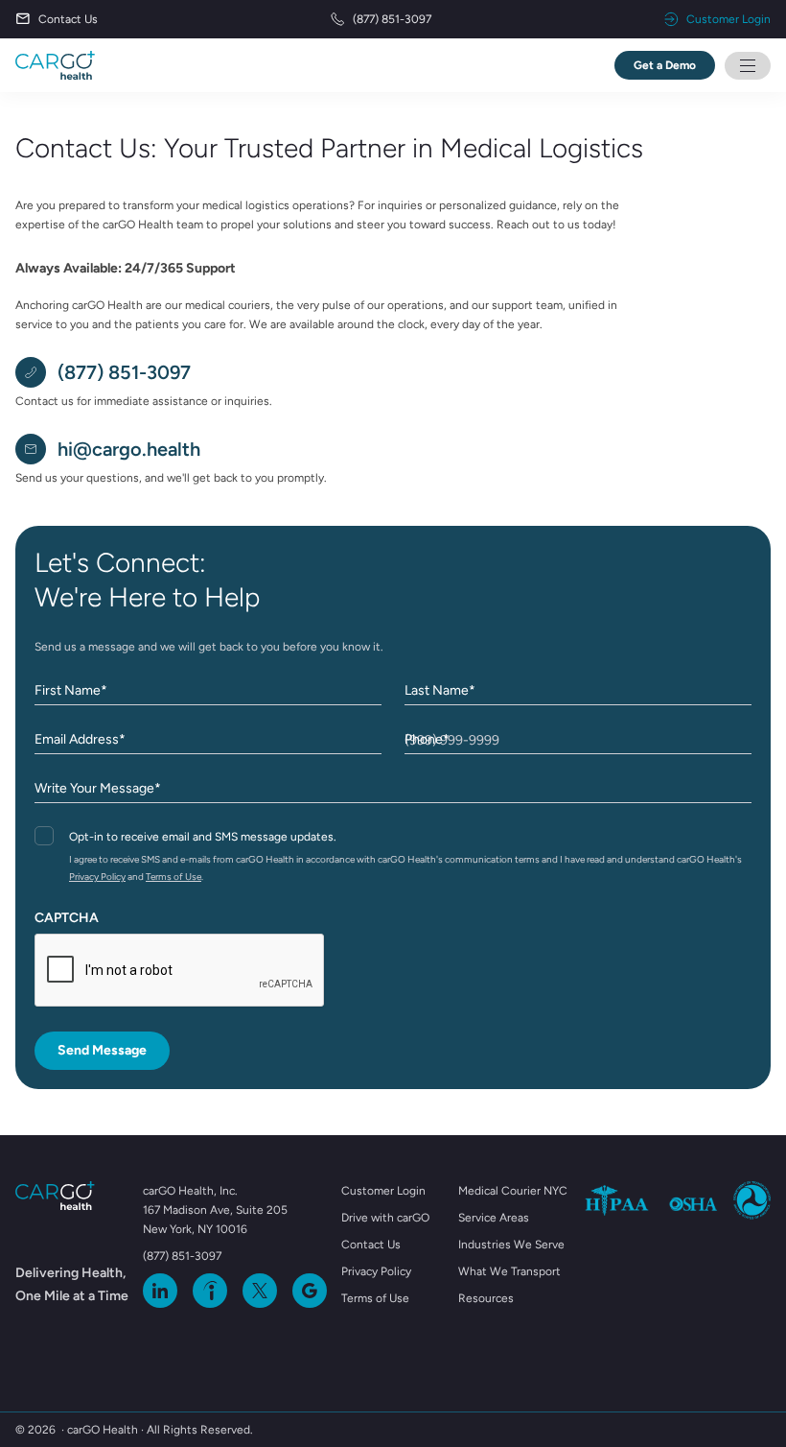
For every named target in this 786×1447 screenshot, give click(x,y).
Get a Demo (665, 65)
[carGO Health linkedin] (160, 1290)
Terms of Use (173, 876)
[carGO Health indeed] (210, 1290)
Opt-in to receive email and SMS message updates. (202, 836)
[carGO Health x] (260, 1290)
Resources (486, 1298)
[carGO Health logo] (55, 65)
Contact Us (68, 19)
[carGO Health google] (309, 1290)
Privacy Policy (97, 876)
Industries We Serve (511, 1244)
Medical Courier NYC (512, 1191)
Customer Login (728, 19)
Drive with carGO (385, 1217)
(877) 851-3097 (392, 19)
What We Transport (509, 1271)
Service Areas (493, 1217)
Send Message (102, 1050)
